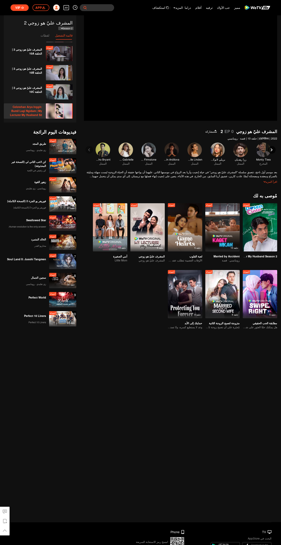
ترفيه (209, 7)
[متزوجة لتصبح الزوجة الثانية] (222, 294)
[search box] (85, 7)
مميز (237, 7)
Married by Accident (227, 256)
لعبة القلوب (195, 256)
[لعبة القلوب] (185, 227)
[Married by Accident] (222, 227)
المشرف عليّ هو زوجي (152, 256)
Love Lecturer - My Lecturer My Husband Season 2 (244, 256)
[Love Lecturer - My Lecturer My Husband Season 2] (260, 227)
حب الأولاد (223, 7)
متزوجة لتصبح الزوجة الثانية (224, 323)
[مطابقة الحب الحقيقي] (260, 294)
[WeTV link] (257, 8)
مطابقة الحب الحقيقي (265, 323)
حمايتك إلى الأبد (193, 323)
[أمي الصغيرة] (110, 227)
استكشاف (158, 7)
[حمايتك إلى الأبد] (185, 294)
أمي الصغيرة (120, 256)
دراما (188, 7)
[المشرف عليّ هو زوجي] (147, 227)
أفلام (198, 7)
